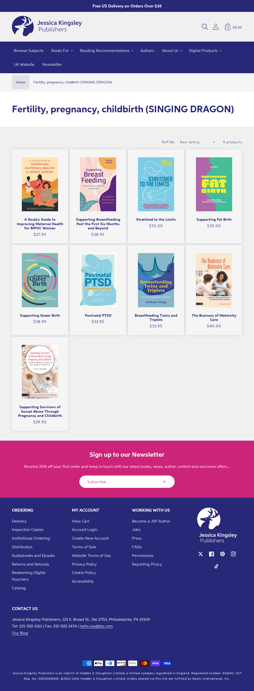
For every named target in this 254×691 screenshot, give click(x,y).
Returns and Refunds (30, 564)
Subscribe (96, 481)
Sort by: (168, 142)
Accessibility (83, 581)
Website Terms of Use (91, 555)
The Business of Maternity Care (214, 317)
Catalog (19, 588)
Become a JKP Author (151, 521)
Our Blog (20, 633)
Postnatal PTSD (98, 315)
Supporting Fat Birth (214, 219)
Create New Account (90, 538)
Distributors (22, 547)
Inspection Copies (27, 529)
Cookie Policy (84, 572)
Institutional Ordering (31, 538)
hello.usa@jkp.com (96, 626)
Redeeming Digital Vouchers (28, 575)
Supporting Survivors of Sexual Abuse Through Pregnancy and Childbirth (40, 411)
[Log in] (216, 27)
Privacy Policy (84, 564)
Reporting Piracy (147, 564)
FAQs (137, 547)
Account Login (84, 529)
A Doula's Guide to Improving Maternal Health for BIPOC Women (40, 223)
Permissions (142, 555)
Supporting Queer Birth (40, 315)
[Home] (47, 27)
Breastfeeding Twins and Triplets (156, 317)
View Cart (80, 521)
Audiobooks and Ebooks (33, 555)
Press (137, 538)
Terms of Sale (84, 547)
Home (20, 82)
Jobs (136, 529)
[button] (205, 27)
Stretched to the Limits (156, 219)
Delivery (19, 521)
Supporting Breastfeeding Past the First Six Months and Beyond (98, 223)
